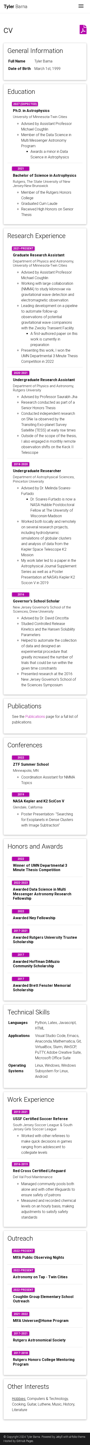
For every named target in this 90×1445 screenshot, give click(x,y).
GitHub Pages (24, 1441)
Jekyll (59, 1436)
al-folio (73, 1436)
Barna (15, 6)
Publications (35, 716)
